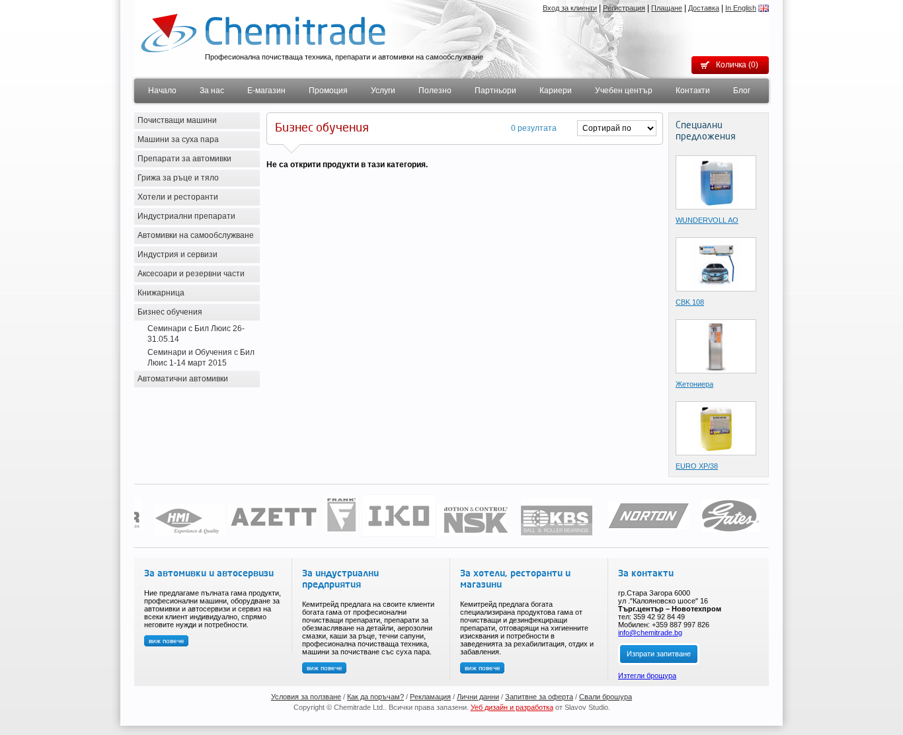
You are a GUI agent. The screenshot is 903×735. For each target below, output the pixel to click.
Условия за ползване (306, 697)
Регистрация (624, 8)
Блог (741, 90)
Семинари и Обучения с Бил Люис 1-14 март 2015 (201, 358)
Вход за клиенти (570, 8)
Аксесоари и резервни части (191, 273)
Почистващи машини (177, 120)
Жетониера (694, 384)
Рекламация (430, 697)
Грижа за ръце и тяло (178, 177)
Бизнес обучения (169, 312)
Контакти (693, 90)
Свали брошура (605, 697)
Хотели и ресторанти (177, 197)
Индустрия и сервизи (177, 254)
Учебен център (623, 90)
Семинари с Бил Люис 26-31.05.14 (196, 334)
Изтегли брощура (647, 675)
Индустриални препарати (186, 216)
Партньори (495, 90)
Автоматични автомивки (182, 378)
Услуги (383, 90)
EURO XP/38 (697, 466)
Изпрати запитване (659, 654)
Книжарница (160, 292)
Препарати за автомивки (184, 158)
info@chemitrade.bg (650, 633)
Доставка (703, 8)
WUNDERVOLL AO (707, 220)
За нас (212, 90)
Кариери (555, 90)
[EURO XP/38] (716, 427)
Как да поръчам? (375, 697)
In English (740, 8)
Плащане (666, 8)
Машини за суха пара (178, 139)
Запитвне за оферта (539, 697)
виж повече (166, 640)
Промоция (328, 90)
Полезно (434, 90)
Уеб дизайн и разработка (512, 707)
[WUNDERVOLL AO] (715, 181)
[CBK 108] (715, 263)
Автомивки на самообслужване (195, 235)
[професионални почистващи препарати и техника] (263, 32)
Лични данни (478, 697)
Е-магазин (266, 90)
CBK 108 (690, 302)
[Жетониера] (716, 345)
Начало (162, 90)
